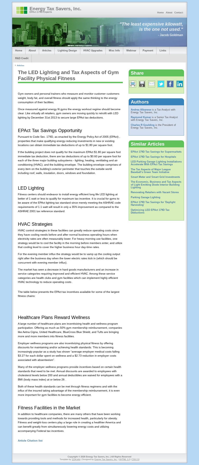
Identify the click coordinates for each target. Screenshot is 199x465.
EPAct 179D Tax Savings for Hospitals (153, 156)
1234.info (76, 459)
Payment (148, 50)
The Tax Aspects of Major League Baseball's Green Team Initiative (151, 171)
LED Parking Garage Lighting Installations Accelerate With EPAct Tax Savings (156, 163)
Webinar (131, 50)
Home (160, 12)
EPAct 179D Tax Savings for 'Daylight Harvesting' (153, 203)
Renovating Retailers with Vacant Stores (155, 192)
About (169, 12)
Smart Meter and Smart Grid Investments (155, 176)
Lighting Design (67, 50)
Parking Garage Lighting (145, 197)
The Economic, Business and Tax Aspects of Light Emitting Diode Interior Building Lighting (156, 184)
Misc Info (114, 50)
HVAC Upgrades (92, 50)
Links (163, 50)
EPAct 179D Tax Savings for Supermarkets (156, 151)
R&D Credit (21, 58)
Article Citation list (30, 440)
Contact (178, 12)
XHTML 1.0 (124, 459)
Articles (46, 50)
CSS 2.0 (135, 459)
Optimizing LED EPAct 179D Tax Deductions (150, 211)
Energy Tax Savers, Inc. (55, 8)
